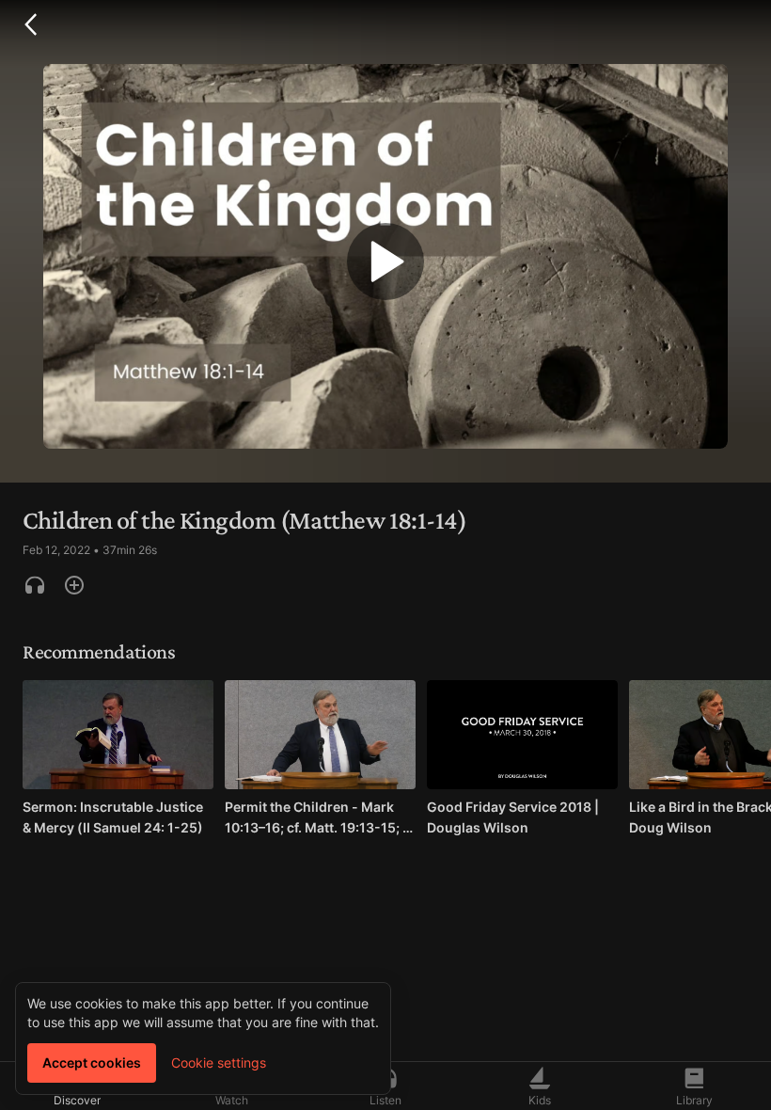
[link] (118, 763)
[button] (30, 24)
